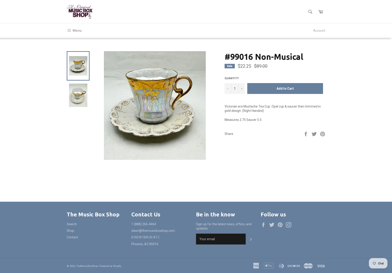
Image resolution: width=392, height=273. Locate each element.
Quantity (232, 78)
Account (319, 30)
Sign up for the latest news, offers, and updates (224, 226)
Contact (72, 237)
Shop (70, 230)
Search (72, 224)
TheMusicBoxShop (87, 266)
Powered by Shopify (110, 266)
